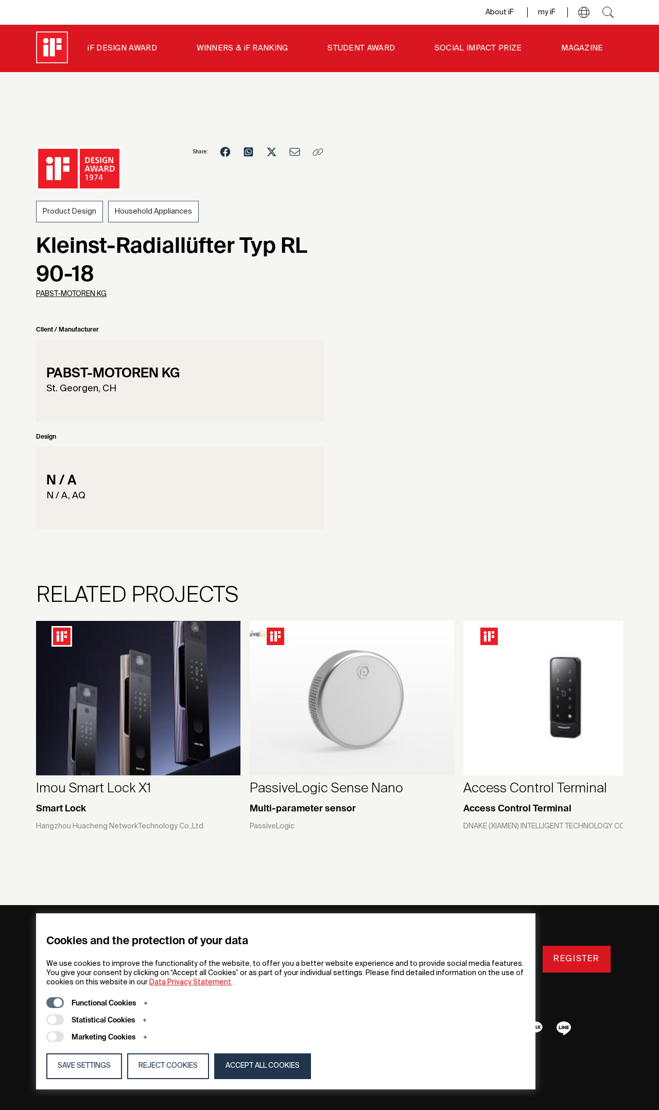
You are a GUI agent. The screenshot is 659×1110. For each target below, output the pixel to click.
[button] (584, 12)
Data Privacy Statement (190, 982)
